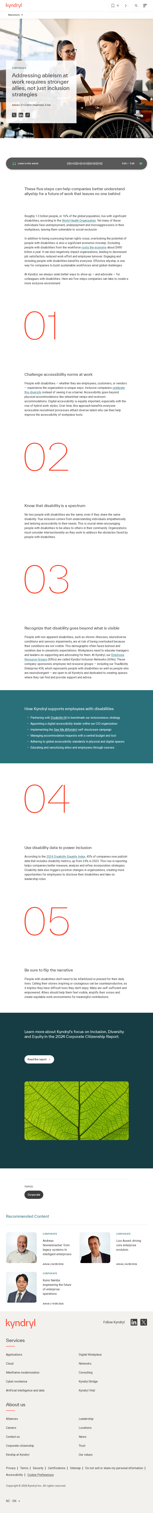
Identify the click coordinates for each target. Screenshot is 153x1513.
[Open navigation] (145, 5)
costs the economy (94, 247)
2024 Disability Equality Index (65, 856)
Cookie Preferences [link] (40, 1475)
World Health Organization (79, 220)
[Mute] (141, 163)
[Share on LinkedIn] (21, 115)
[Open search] (136, 5)
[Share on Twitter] (14, 115)
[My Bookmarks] (125, 6)
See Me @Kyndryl (65, 729)
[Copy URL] (27, 115)
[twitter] (143, 1322)
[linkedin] (134, 1322)
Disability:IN (59, 717)
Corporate (19, 68)
